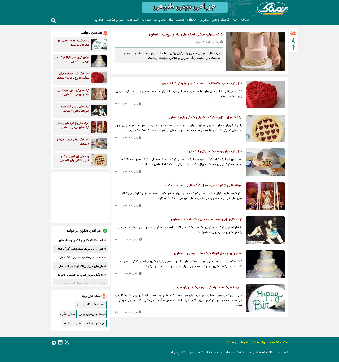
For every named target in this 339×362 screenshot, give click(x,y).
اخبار (235, 19)
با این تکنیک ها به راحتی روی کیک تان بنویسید (209, 287)
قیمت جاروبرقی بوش (92, 314)
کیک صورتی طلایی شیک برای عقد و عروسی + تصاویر (186, 34)
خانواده (191, 19)
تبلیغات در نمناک (237, 342)
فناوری (99, 19)
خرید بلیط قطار (71, 323)
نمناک (245, 19)
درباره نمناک (259, 342)
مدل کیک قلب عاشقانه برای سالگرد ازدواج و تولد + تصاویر (202, 83)
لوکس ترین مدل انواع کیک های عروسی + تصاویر (208, 253)
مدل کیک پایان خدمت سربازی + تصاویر (214, 151)
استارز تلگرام (68, 314)
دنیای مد (159, 19)
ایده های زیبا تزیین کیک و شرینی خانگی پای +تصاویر (205, 117)
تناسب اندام (176, 19)
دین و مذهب (115, 19)
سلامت (146, 19)
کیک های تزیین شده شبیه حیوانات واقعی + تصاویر (206, 219)
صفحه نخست (279, 342)
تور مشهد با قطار (95, 323)
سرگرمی (205, 19)
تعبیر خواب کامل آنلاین (91, 304)
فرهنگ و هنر (221, 19)
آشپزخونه (133, 19)
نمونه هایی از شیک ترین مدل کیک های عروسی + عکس (203, 185)
